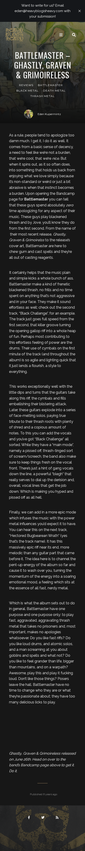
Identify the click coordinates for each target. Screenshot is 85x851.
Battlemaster (50, 85)
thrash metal (42, 96)
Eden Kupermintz (49, 114)
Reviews (26, 85)
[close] (79, 11)
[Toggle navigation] (61, 35)
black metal (27, 90)
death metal (54, 90)
